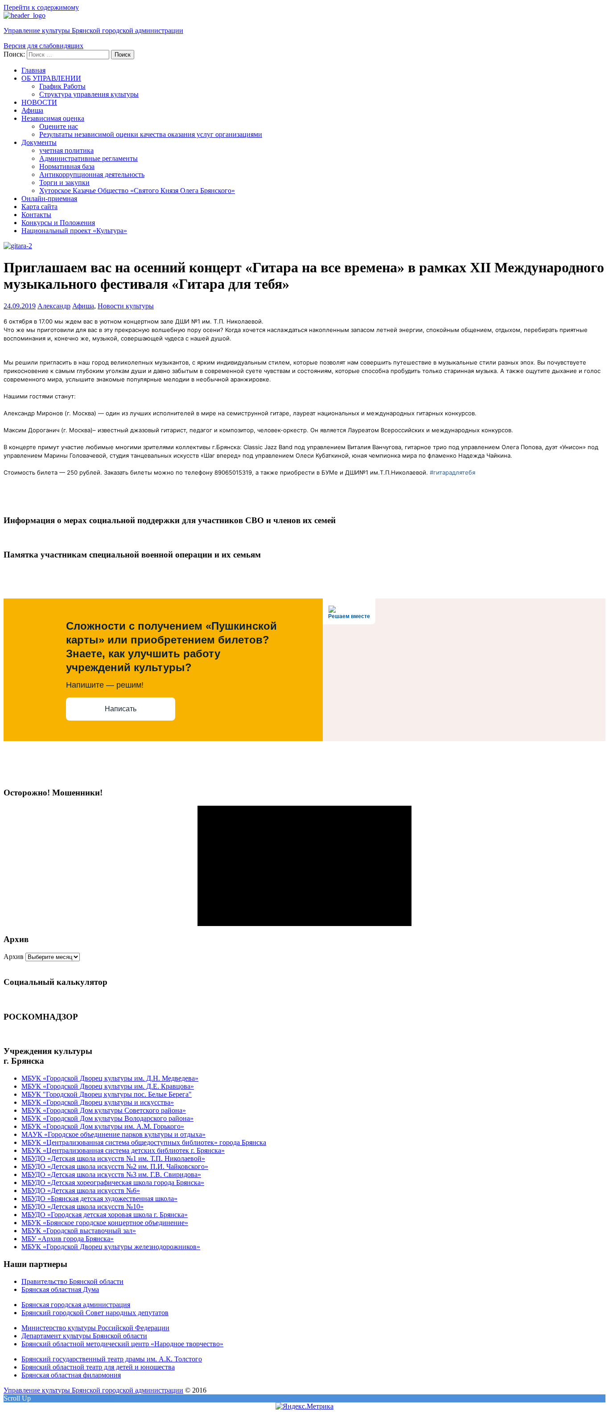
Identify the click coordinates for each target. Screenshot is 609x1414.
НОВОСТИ (39, 102)
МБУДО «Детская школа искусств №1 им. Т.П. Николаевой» (113, 1158)
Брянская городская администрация (75, 1304)
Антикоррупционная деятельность (91, 174)
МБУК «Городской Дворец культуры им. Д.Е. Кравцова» (107, 1086)
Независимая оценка (52, 118)
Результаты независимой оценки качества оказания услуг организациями (150, 134)
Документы (39, 142)
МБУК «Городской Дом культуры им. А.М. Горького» (102, 1126)
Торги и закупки (64, 182)
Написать (120, 709)
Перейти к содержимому (41, 7)
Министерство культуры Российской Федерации (95, 1328)
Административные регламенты (88, 158)
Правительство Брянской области (72, 1281)
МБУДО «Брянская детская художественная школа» (99, 1198)
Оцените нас (58, 126)
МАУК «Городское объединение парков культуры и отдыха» (113, 1134)
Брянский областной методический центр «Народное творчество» (122, 1344)
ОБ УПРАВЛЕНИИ (51, 78)
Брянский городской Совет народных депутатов (95, 1312)
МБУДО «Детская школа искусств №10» (82, 1206)
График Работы (62, 86)
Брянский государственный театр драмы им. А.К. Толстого (111, 1359)
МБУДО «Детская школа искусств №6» (80, 1190)
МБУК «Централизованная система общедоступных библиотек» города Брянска (143, 1142)
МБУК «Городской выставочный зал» (78, 1230)
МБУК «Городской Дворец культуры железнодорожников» (110, 1246)
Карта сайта (39, 206)
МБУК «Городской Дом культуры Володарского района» (107, 1118)
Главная (33, 70)
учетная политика (66, 150)
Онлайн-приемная (49, 198)
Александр (53, 306)
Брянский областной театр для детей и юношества (98, 1367)
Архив (14, 956)
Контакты (36, 214)
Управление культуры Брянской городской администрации (93, 30)
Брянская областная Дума (60, 1289)
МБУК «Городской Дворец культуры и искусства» (97, 1102)
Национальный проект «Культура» (74, 230)
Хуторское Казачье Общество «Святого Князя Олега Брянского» (137, 190)
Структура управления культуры (89, 94)
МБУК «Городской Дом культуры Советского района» (103, 1110)
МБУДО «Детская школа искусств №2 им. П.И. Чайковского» (114, 1166)
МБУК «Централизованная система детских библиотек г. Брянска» (123, 1150)
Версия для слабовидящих (43, 45)
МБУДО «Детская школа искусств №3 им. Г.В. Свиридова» (111, 1174)
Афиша (32, 110)
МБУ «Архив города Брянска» (67, 1238)
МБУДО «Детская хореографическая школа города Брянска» (112, 1182)
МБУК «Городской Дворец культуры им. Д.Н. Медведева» (109, 1078)
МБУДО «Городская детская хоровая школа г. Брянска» (104, 1214)
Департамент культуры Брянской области (84, 1336)
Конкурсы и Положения (58, 222)
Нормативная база (67, 166)
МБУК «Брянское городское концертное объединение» (104, 1222)
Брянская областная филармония (71, 1375)
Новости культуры (126, 306)
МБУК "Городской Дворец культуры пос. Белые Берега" (106, 1094)
